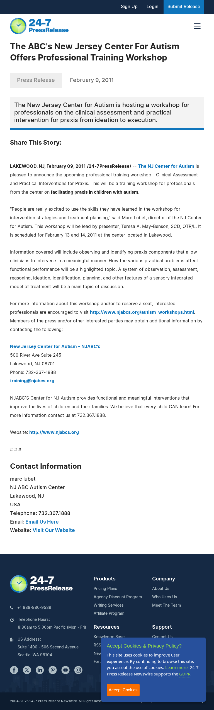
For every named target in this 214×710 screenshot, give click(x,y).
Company (163, 579)
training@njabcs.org (32, 381)
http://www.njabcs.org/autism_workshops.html (142, 312)
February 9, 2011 (92, 80)
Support (162, 627)
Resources (107, 627)
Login (153, 6)
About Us (160, 589)
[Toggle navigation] (197, 26)
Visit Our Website (54, 530)
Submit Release (183, 6)
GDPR (184, 674)
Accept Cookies (123, 689)
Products (105, 579)
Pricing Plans (105, 589)
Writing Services (109, 605)
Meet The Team (166, 605)
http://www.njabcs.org (54, 432)
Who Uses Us (164, 597)
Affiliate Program (109, 614)
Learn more (176, 667)
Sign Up (129, 6)
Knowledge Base (109, 637)
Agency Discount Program (118, 597)
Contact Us (162, 637)
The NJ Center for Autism (166, 166)
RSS (97, 645)
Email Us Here (42, 522)
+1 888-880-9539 (34, 608)
